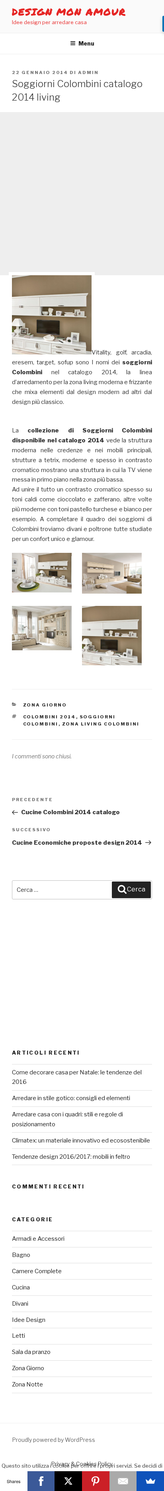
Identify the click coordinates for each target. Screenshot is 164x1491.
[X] (68, 1481)
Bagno (21, 1255)
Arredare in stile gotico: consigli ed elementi (71, 1098)
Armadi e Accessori (38, 1238)
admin (88, 72)
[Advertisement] (82, 193)
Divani (20, 1303)
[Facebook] (41, 1481)
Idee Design (28, 1319)
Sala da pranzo (31, 1352)
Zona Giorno (45, 705)
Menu (86, 43)
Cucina (21, 1287)
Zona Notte (27, 1384)
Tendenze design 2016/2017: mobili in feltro (71, 1156)
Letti (18, 1335)
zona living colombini (101, 724)
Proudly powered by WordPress (53, 1439)
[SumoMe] (150, 1481)
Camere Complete (37, 1271)
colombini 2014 (49, 717)
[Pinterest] (95, 1481)
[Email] (123, 1481)
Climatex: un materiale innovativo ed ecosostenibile (81, 1140)
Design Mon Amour (69, 12)
